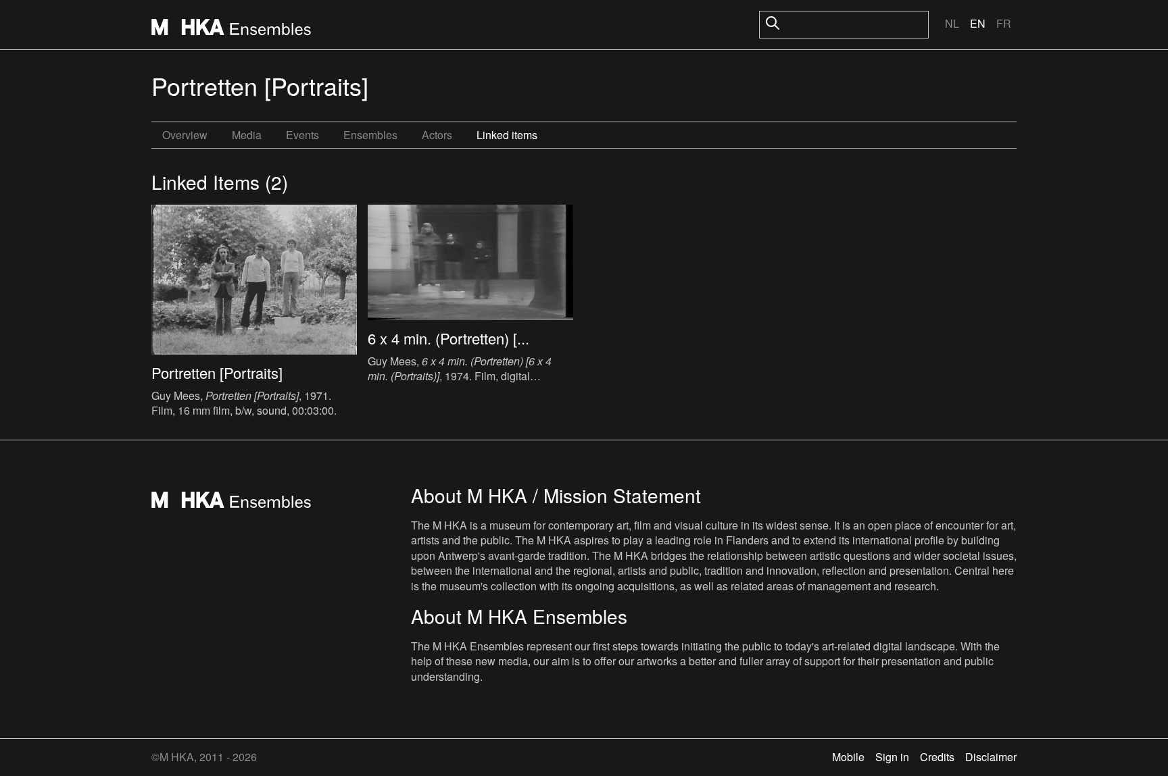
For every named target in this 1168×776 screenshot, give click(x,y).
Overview (185, 135)
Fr (1003, 23)
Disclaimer (991, 757)
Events (302, 135)
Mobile (848, 757)
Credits (937, 757)
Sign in (892, 757)
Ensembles (370, 135)
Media (247, 135)
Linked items (507, 135)
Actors (437, 135)
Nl (952, 23)
